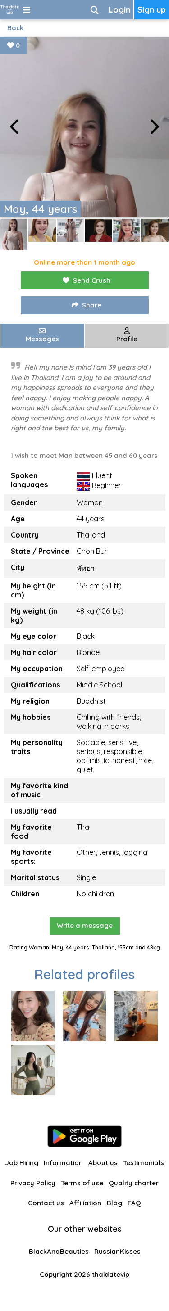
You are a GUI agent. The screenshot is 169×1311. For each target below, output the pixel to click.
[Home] (9, 9)
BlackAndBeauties (59, 1251)
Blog (114, 1202)
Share (91, 305)
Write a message (85, 925)
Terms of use (82, 1183)
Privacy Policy (32, 1183)
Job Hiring (21, 1162)
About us (103, 1162)
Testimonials (143, 1162)
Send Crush (91, 280)
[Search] (94, 9)
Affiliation (85, 1202)
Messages (42, 339)
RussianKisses (117, 1251)
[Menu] (26, 9)
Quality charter (134, 1183)
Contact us (46, 1202)
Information (63, 1162)
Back (15, 27)
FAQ (134, 1202)
